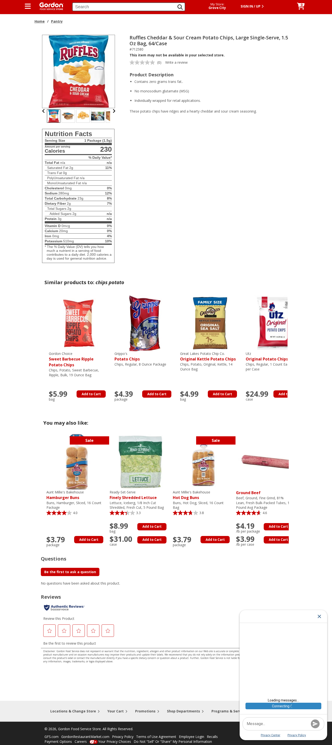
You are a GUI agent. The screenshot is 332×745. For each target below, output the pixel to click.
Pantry (57, 21)
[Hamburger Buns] (77, 461)
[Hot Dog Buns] (203, 461)
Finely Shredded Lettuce (133, 495)
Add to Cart (91, 394)
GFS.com (51, 736)
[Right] (114, 111)
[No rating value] (143, 62)
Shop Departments (183, 711)
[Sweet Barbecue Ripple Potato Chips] (79, 323)
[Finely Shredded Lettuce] (140, 461)
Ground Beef (248, 492)
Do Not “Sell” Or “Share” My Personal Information (173, 741)
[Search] (180, 7)
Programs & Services (229, 711)
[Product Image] (78, 71)
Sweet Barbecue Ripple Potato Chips (71, 359)
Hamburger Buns (65, 495)
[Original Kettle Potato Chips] (210, 323)
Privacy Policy (122, 736)
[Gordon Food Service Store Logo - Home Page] (49, 5)
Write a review (176, 62)
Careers (81, 741)
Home (40, 21)
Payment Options (58, 741)
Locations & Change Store (73, 711)
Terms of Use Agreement (156, 736)
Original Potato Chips (267, 356)
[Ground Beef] (266, 461)
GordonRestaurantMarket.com (85, 736)
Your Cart (115, 711)
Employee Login (191, 736)
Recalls (212, 736)
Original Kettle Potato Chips (208, 356)
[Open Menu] (28, 6)
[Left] (43, 111)
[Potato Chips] (145, 323)
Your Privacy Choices (114, 741)
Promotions (145, 711)
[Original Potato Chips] (276, 323)
